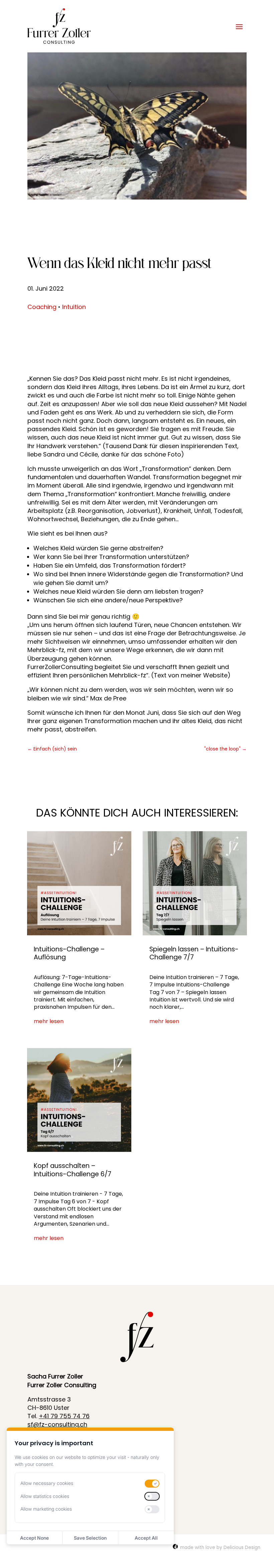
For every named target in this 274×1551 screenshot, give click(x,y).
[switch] (152, 1484)
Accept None (34, 1538)
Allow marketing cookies (46, 1509)
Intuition (74, 307)
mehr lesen (48, 1021)
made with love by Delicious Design (220, 1547)
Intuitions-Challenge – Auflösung (69, 953)
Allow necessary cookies (46, 1483)
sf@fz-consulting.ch (57, 1424)
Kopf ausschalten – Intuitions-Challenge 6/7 (72, 1169)
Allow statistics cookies (44, 1496)
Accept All (146, 1538)
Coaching (41, 307)
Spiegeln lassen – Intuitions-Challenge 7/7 (194, 953)
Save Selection (90, 1538)
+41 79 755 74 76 (64, 1416)
